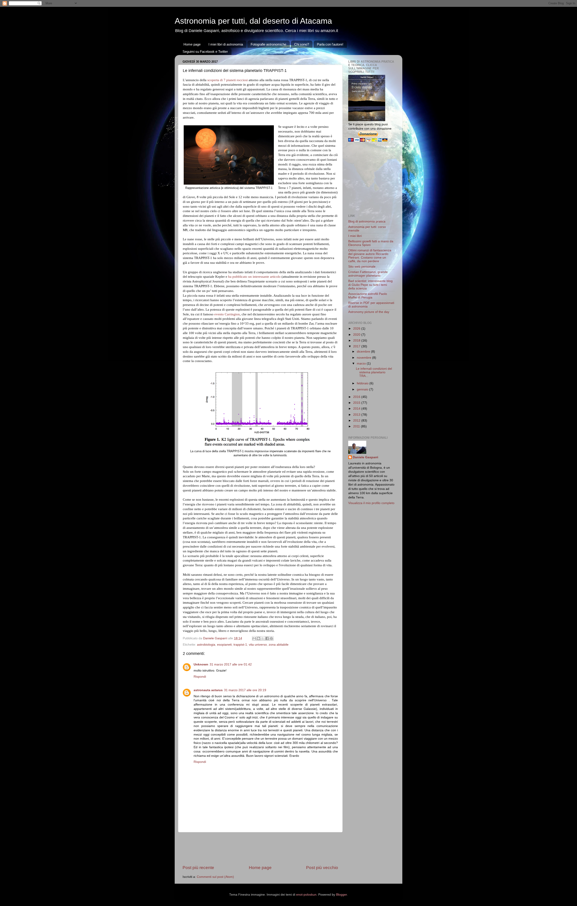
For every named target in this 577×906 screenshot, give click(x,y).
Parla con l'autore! (330, 44)
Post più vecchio (322, 867)
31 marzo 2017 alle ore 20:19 (245, 690)
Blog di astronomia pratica (366, 221)
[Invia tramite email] (254, 638)
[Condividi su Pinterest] (271, 638)
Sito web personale (362, 266)
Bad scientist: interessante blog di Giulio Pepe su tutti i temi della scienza (370, 284)
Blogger (341, 894)
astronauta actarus (208, 690)
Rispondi (200, 676)
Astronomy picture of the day (368, 312)
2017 (357, 346)
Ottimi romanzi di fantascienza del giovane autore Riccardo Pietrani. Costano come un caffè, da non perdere (369, 256)
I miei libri (355, 236)
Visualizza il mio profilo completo (371, 503)
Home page (192, 44)
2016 (357, 397)
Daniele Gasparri (365, 457)
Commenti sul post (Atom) (215, 876)
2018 (357, 340)
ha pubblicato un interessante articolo (254, 276)
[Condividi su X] (263, 638)
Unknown (201, 664)
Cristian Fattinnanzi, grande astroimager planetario (368, 273)
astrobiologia (206, 644)
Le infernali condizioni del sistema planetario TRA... (374, 372)
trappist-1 (240, 644)
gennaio (363, 389)
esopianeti (224, 644)
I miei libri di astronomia (225, 44)
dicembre (364, 351)
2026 (357, 328)
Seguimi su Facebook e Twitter (205, 51)
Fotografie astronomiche (268, 44)
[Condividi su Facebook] (267, 638)
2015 (357, 402)
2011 (357, 426)
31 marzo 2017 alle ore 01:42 (231, 664)
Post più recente (198, 867)
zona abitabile (278, 644)
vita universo (258, 644)
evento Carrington (227, 314)
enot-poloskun (306, 894)
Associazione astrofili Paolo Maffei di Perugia (367, 295)
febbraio (363, 383)
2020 (357, 334)
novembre (364, 357)
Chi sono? (301, 44)
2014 (357, 408)
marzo (362, 363)
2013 (357, 414)
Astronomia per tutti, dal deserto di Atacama (253, 20)
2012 (357, 420)
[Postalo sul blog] (258, 638)
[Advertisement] (265, 848)
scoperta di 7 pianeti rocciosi (227, 80)
